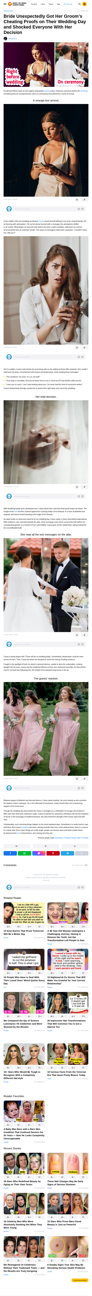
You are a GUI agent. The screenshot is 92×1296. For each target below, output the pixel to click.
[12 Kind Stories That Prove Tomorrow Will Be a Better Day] (24, 913)
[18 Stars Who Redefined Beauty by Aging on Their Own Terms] (24, 1164)
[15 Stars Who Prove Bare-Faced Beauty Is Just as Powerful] (67, 1204)
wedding (83, 91)
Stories (6, 938)
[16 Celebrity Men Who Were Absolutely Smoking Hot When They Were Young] (24, 1204)
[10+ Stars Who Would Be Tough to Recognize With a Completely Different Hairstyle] (24, 1054)
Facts (49, 1079)
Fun (5, 987)
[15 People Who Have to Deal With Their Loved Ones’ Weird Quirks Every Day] (24, 960)
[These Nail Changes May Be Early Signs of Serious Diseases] (67, 1164)
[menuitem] (34, 4)
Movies (6, 1231)
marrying (47, 91)
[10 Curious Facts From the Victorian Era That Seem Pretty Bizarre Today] (67, 1054)
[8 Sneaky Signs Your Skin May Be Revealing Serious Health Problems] (67, 1247)
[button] (17, 846)
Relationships (8, 11)
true (18, 833)
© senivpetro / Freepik (10, 199)
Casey (41, 221)
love (16, 511)
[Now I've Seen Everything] (17, 4)
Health (49, 1188)
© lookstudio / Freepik (10, 347)
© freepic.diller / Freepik (11, 487)
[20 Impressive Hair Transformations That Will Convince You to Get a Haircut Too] (67, 1003)
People (49, 944)
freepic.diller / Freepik (79, 838)
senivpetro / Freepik (62, 838)
